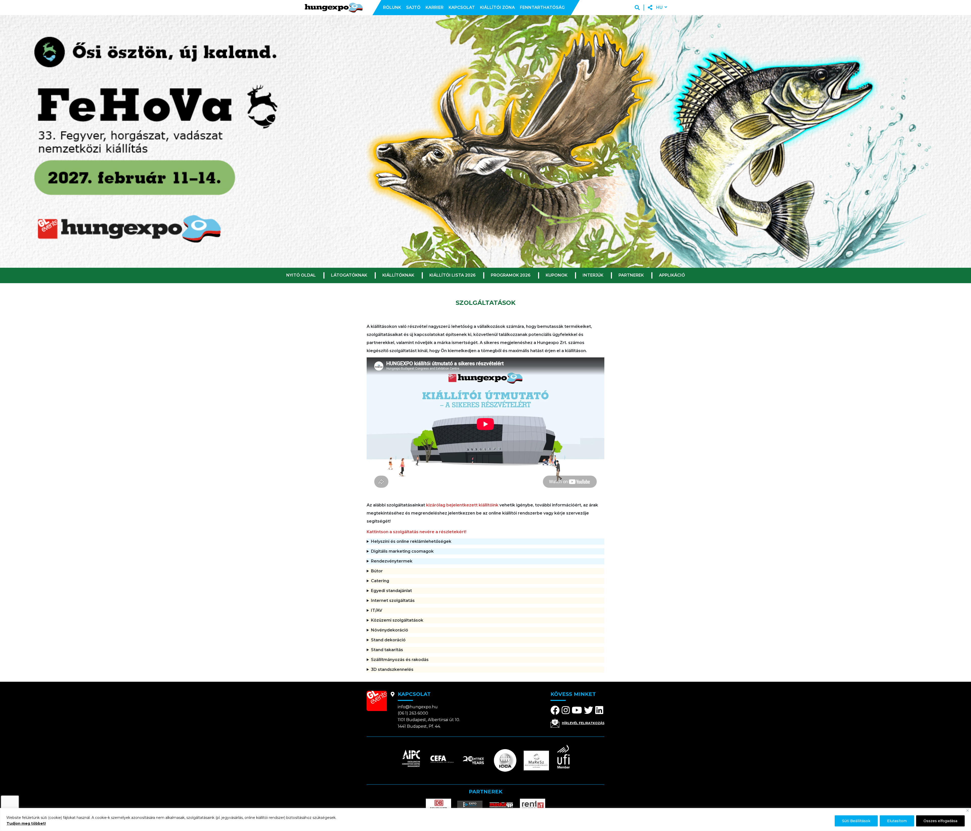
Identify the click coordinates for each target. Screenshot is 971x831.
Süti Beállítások (856, 821)
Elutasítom (897, 821)
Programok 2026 (511, 275)
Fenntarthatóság (542, 7)
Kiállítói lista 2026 (452, 275)
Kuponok (556, 275)
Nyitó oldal (301, 275)
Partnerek (631, 275)
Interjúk (593, 275)
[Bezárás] (967, 810)
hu (659, 7)
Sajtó (413, 7)
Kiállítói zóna (497, 7)
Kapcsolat (462, 7)
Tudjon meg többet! (26, 823)
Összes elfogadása (940, 821)
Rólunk (392, 7)
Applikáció (672, 275)
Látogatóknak (349, 275)
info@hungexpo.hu (418, 706)
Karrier (435, 7)
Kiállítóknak (398, 275)
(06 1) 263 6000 (413, 713)
